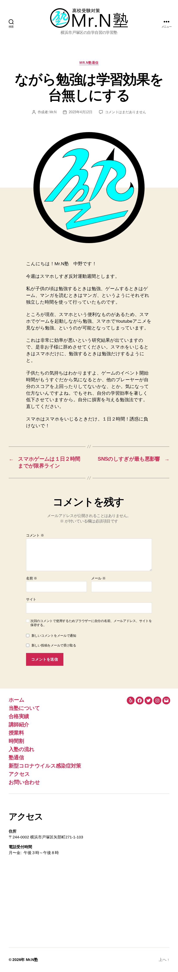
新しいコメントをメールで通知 (53, 635)
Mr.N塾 (32, 959)
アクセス (19, 774)
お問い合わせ (24, 782)
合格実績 (19, 716)
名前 (31, 578)
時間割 (16, 741)
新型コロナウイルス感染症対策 (45, 766)
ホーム (16, 700)
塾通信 (16, 757)
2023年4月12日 (80, 112)
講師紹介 (19, 724)
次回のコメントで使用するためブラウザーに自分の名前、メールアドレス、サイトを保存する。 (91, 623)
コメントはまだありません (125, 112)
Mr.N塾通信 (89, 62)
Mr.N (52, 112)
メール (98, 578)
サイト (31, 599)
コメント (35, 535)
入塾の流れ (22, 749)
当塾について (24, 708)
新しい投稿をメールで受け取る (53, 645)
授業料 (16, 733)
